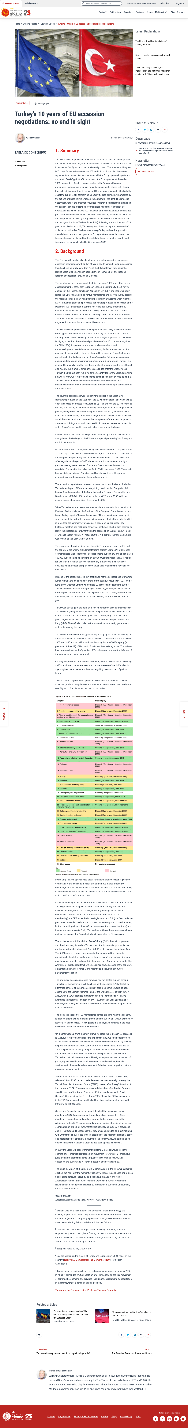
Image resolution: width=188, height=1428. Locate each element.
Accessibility (126, 1416)
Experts (127, 12)
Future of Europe (47, 24)
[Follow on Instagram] (169, 1419)
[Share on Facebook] (138, 130)
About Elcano (177, 12)
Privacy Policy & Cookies (86, 1416)
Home (17, 24)
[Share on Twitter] (145, 130)
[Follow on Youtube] (183, 1419)
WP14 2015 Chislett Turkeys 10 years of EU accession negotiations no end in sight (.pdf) (156, 150)
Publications (115, 12)
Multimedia (160, 12)
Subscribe (164, 3)
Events (149, 12)
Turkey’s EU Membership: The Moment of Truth (87, 1260)
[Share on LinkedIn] (151, 130)
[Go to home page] (18, 11)
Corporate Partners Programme (141, 3)
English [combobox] (179, 3)
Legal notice (64, 1416)
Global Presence (31, 3)
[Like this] (39, 1334)
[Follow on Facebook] (155, 1419)
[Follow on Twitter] (162, 1419)
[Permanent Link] (164, 130)
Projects (140, 12)
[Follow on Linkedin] (176, 1419)
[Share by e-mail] (158, 130)
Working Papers (30, 24)
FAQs (114, 1416)
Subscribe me (148, 171)
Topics (102, 12)
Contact (51, 1416)
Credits (104, 1416)
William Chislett (33, 138)
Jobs (138, 1416)
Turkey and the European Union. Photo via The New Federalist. (86, 1290)
